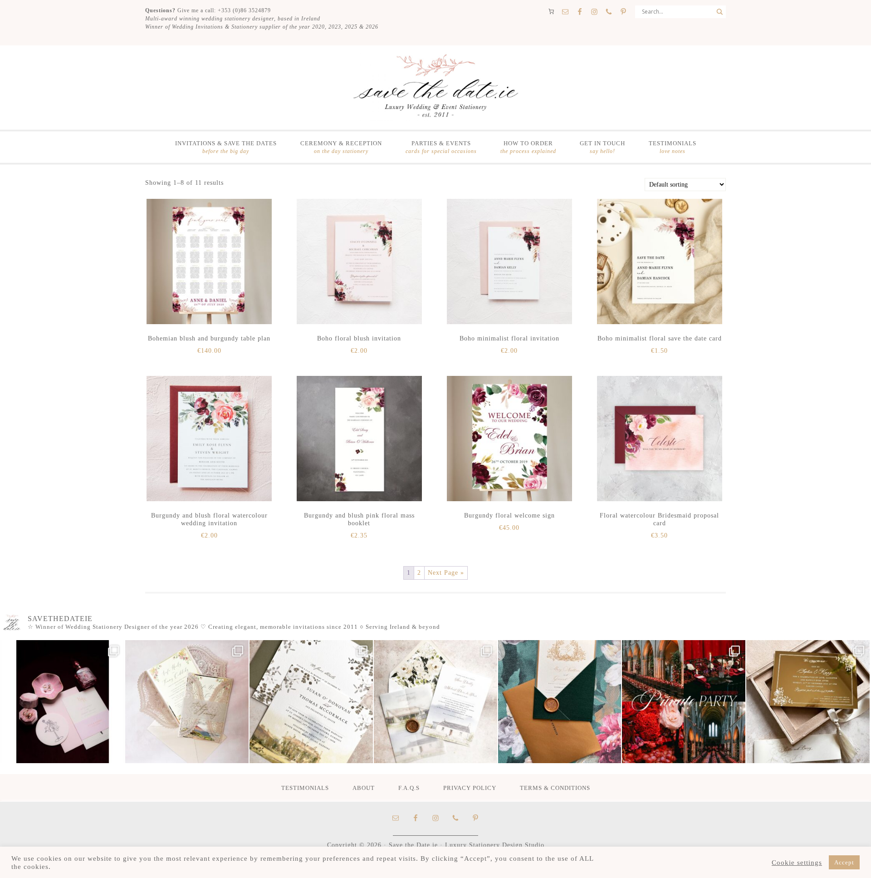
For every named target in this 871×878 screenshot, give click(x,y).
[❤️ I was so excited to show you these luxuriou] (808, 702)
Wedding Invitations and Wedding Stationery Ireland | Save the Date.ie (435, 87)
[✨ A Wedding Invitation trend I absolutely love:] (311, 702)
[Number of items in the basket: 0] (551, 11)
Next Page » (446, 572)
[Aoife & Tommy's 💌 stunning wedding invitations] (187, 702)
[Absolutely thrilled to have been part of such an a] (683, 702)
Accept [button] (844, 862)
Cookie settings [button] (797, 862)
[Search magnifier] (719, 11)
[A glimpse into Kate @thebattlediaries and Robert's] (62, 702)
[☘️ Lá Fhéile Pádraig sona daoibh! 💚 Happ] (559, 702)
